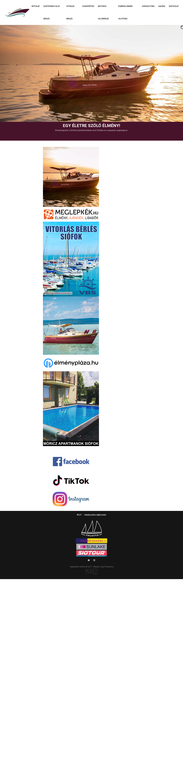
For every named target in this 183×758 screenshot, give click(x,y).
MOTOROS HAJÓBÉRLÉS (103, 12)
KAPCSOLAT (174, 6)
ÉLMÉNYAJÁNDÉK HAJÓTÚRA (125, 12)
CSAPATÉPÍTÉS (88, 6)
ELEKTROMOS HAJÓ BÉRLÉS (51, 12)
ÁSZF (79, 515)
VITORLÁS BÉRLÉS (70, 12)
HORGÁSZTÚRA (148, 6)
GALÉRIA (161, 6)
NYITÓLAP (36, 6)
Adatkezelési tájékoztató (95, 515)
